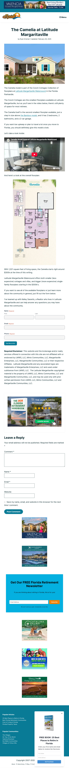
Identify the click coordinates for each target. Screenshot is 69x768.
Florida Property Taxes (10, 724)
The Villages (6, 735)
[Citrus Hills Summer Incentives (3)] (34, 678)
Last (36, 313)
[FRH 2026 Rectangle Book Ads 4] (34, 398)
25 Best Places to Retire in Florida (13, 718)
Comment (9, 452)
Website (7, 492)
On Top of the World (9, 737)
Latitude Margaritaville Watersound (30, 91)
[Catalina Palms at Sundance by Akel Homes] (34, 621)
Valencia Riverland (8, 739)
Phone (9, 334)
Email (9, 323)
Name (7, 472)
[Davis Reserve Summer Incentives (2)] (34, 547)
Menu (63, 17)
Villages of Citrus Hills (10, 743)
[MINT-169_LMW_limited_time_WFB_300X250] (34, 649)
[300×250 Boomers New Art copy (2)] (34, 518)
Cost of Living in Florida (10, 722)
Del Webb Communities (10, 741)
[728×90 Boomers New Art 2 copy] (34, 2)
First (5, 313)
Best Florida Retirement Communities (14, 720)
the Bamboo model (29, 115)
